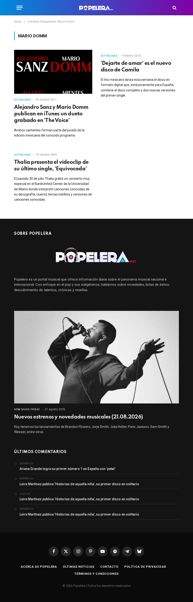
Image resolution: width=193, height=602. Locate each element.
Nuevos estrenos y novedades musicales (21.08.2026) (78, 417)
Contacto (109, 566)
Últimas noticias (78, 566)
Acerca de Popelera (39, 566)
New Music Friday (27, 409)
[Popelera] (96, 7)
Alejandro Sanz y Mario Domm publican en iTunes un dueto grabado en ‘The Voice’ (51, 114)
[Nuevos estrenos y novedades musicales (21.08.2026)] (96, 357)
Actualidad (22, 99)
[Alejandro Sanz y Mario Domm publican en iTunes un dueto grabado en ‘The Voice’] (53, 72)
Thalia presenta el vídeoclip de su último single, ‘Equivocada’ (51, 166)
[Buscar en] (174, 7)
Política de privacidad (145, 566)
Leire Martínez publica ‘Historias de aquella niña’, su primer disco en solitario (79, 484)
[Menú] (19, 7)
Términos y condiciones (96, 573)
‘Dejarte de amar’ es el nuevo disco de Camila (136, 67)
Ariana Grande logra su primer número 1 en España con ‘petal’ (67, 469)
